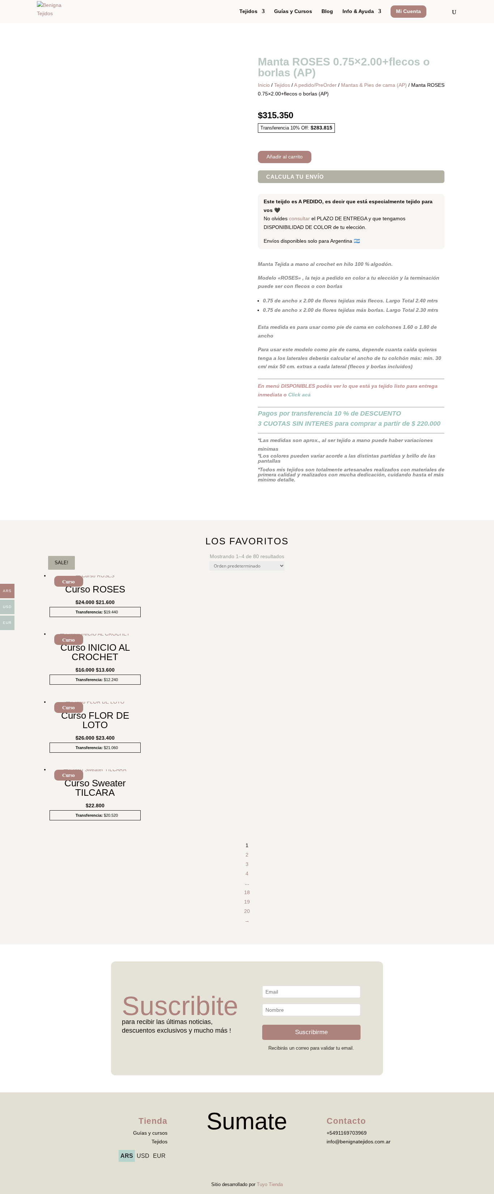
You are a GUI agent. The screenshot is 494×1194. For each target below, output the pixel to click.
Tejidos (248, 11)
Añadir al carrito (285, 157)
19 (247, 902)
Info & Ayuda (358, 11)
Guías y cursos (150, 1133)
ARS (126, 1156)
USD (143, 1156)
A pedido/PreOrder (315, 85)
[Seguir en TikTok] (240, 1142)
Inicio (264, 85)
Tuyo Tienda (270, 1184)
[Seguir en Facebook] (225, 1142)
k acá (299, 395)
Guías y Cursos (293, 11)
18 (247, 892)
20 (247, 911)
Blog (327, 11)
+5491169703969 (347, 1133)
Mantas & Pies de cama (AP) (374, 85)
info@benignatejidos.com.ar (359, 1141)
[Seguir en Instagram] (254, 1142)
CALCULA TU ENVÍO (295, 177)
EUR (159, 1156)
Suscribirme (311, 1032)
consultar (299, 218)
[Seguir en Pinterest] (268, 1142)
